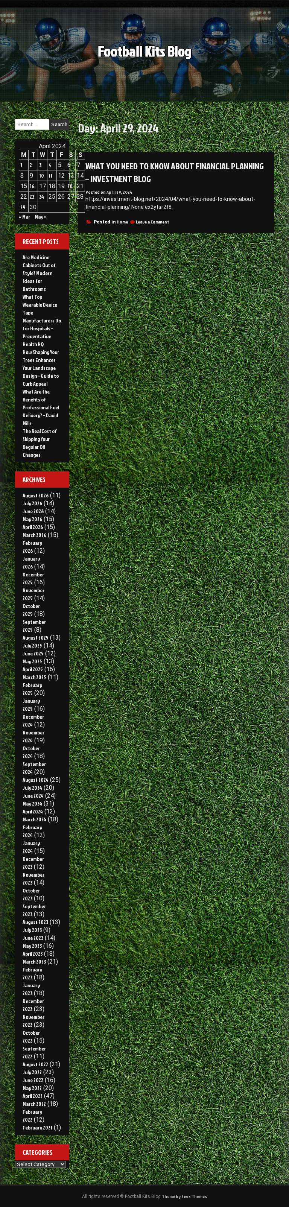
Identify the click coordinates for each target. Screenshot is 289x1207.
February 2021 (37, 1127)
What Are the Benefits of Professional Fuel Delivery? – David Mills (41, 407)
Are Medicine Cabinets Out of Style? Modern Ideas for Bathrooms (39, 273)
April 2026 (33, 527)
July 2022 (32, 1072)
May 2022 (32, 1087)
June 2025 (33, 653)
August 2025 (36, 637)
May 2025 (32, 661)
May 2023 (32, 945)
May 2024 (32, 803)
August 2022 (35, 1064)
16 (32, 186)
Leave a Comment (152, 222)
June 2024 (33, 795)
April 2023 (33, 953)
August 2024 (36, 779)
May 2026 (32, 519)
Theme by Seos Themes (184, 1196)
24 (41, 196)
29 (22, 207)
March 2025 (34, 677)
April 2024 (33, 811)
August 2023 (35, 922)
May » (41, 216)
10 (41, 175)
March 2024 (34, 819)
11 (50, 175)
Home (122, 222)
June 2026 (33, 511)
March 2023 (34, 961)
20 (70, 186)
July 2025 (32, 645)
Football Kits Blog (145, 51)
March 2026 (34, 534)
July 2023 (32, 929)
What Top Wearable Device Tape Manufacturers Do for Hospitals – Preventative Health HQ (42, 320)
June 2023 (33, 937)
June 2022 (33, 1080)
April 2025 (33, 669)
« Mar (24, 216)
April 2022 (33, 1095)
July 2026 (32, 503)
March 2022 (34, 1103)
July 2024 (32, 787)
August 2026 (36, 495)
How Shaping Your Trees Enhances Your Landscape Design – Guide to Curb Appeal (41, 367)
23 (32, 196)
